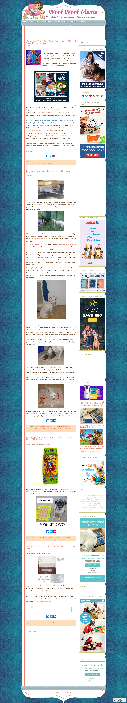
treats (91, 509)
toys (102, 507)
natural (68, 537)
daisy (40, 428)
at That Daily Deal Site (45, 601)
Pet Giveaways (27, 25)
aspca (51, 622)
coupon (83, 495)
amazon (82, 493)
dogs (55, 161)
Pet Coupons (46, 21)
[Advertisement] (65, 32)
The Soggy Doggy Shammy (33, 268)
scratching (41, 539)
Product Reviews (47, 426)
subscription (98, 507)
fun (99, 499)
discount (101, 495)
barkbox (91, 493)
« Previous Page (31, 631)
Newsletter (61, 25)
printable (86, 505)
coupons (88, 495)
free (102, 497)
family (96, 497)
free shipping (92, 499)
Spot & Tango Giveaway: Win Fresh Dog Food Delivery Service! (92, 426)
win (52, 163)
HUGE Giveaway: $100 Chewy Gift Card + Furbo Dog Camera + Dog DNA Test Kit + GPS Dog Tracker (92, 403)
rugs (34, 163)
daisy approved (46, 428)
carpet (71, 426)
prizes (91, 505)
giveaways (68, 161)
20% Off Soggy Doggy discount (36, 238)
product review (44, 430)
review (103, 505)
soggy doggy (44, 163)
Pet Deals (34, 21)
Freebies (84, 21)
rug (58, 430)
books (94, 493)
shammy (38, 163)
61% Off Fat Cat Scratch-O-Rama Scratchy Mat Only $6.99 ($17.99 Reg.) (49, 438)
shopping (93, 507)
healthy (94, 501)
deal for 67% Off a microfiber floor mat (41, 594)
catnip (52, 537)
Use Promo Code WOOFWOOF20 (36, 244)
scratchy (47, 539)
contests (103, 493)
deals (59, 428)
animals (87, 493)
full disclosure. (48, 48)
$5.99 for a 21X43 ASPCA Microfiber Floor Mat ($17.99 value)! (50, 547)
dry (64, 161)
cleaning (36, 428)
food (99, 497)
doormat (32, 430)
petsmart (102, 503)
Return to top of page (64, 692)
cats (55, 537)
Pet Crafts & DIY (60, 21)
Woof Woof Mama (63, 10)
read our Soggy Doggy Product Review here (53, 112)
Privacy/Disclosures (72, 25)
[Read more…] (30, 151)
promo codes (53, 430)
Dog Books (37, 25)
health (91, 501)
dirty (63, 428)
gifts (102, 499)
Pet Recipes (46, 25)
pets (31, 163)
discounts (67, 428)
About (88, 25)
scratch (35, 539)
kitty (62, 537)
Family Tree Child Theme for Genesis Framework (88, 688)
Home (25, 21)
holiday (98, 501)
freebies (84, 499)
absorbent (63, 426)
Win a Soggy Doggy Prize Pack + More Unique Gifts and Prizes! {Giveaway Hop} (51, 42)
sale (31, 539)
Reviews (73, 21)
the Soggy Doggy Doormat (50, 367)
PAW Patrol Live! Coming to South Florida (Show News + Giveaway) (92, 447)
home (101, 501)
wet (49, 163)
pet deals (88, 503)
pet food (93, 503)
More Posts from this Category (89, 451)
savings (43, 623)
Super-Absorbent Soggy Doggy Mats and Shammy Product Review (48, 172)
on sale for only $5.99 (70, 598)
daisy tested (54, 428)
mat (72, 161)
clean (52, 161)
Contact (82, 25)
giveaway (82, 501)
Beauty (54, 25)
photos (82, 505)
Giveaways (39, 161)
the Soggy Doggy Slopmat (36, 329)
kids (104, 501)
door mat (60, 161)
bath (67, 426)
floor (72, 622)
